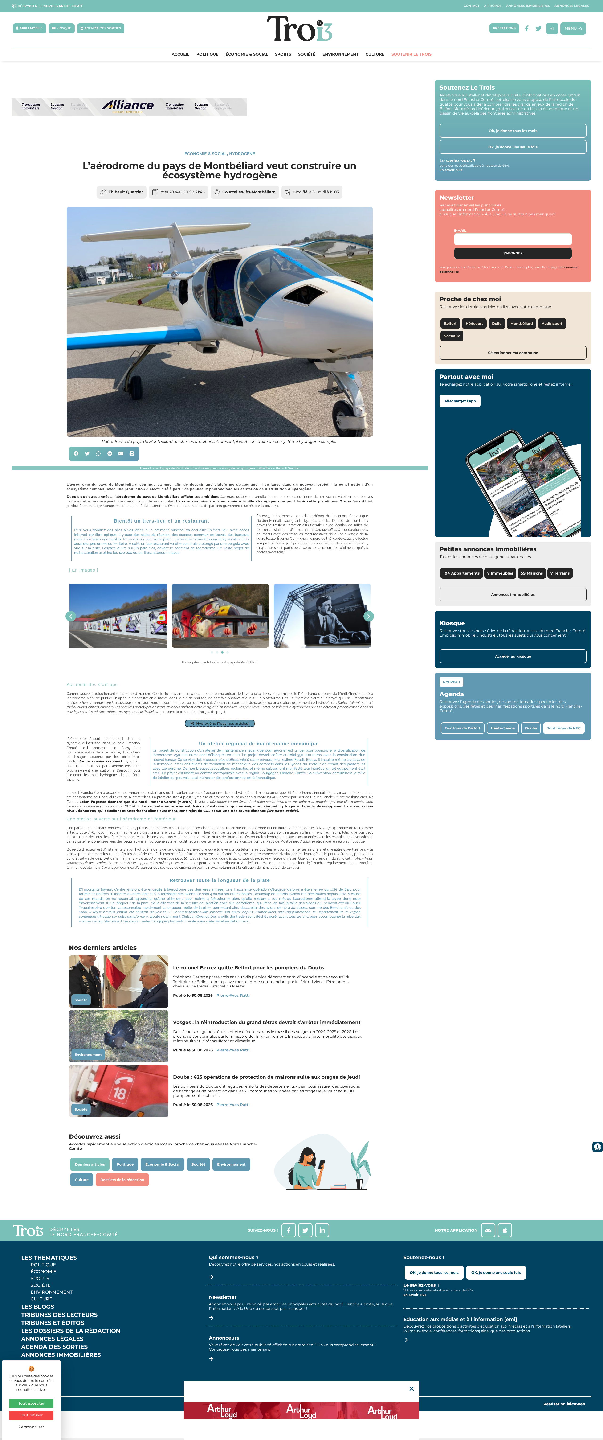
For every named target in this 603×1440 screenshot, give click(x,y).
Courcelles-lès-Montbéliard (249, 192)
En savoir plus (451, 170)
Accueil (180, 54)
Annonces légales (571, 5)
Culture (375, 54)
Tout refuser (31, 1415)
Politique (207, 54)
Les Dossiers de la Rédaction (70, 1331)
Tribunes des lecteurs (59, 1315)
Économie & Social (247, 54)
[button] (76, 454)
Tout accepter (31, 1403)
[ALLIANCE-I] (129, 135)
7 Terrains (560, 573)
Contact (471, 5)
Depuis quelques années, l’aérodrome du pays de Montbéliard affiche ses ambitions (143, 496)
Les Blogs (37, 1307)
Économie (44, 1271)
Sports (283, 54)
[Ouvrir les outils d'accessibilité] (597, 1147)
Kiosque (35, 1363)
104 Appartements (461, 573)
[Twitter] (538, 28)
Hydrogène (242, 154)
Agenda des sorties (54, 1347)
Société (306, 54)
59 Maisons (532, 573)
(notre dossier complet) (101, 761)
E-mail (460, 230)
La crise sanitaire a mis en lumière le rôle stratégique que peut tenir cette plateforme (274, 501)
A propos (492, 5)
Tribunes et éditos (52, 1323)
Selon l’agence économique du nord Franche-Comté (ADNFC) (136, 802)
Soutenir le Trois (411, 54)
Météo (31, 1371)
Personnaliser (31, 1427)
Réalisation (564, 1404)
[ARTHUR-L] (301, 1410)
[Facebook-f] (527, 28)
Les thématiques (49, 1258)
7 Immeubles (500, 573)
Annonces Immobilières (528, 5)
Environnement (340, 54)
